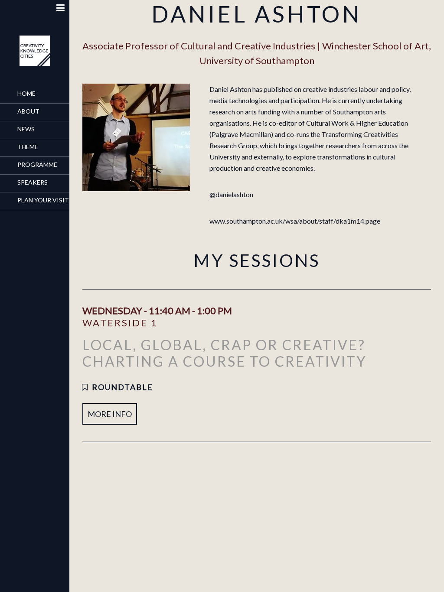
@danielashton (231, 194)
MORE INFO (110, 414)
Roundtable (122, 387)
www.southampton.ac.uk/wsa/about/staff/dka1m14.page (294, 221)
